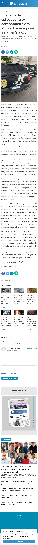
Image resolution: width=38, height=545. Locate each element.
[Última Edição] (19, 413)
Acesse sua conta (31, 348)
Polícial (11, 280)
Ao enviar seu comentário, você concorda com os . (18, 372)
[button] (2, 2)
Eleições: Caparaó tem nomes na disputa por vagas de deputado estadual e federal (16, 469)
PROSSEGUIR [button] (19, 541)
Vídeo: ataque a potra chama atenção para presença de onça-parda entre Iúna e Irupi (16, 483)
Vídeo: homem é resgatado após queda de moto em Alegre (31, 299)
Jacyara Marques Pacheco (11, 45)
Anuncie (19, 519)
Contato (19, 522)
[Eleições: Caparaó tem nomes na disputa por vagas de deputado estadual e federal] (19, 453)
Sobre (19, 515)
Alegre (29, 305)
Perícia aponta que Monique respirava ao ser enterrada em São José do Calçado (17, 490)
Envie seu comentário (9, 378)
